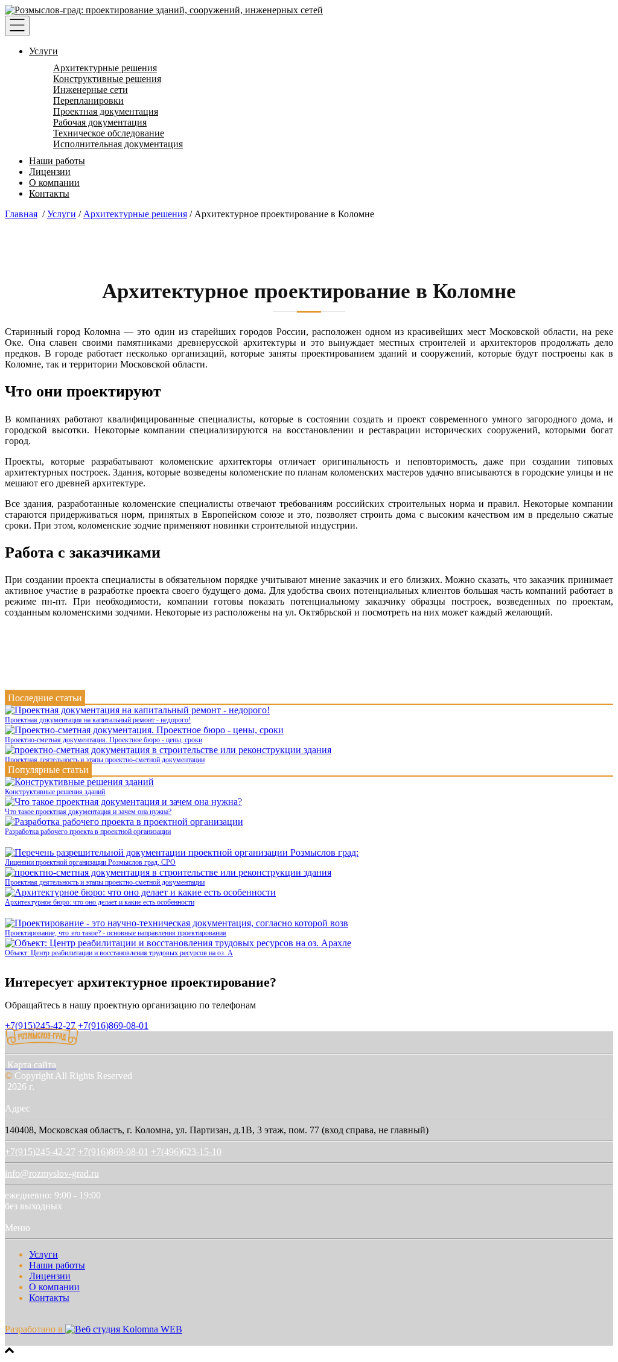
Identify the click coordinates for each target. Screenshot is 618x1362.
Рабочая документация (100, 122)
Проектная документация (105, 111)
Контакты (49, 193)
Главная (21, 214)
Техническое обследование (108, 133)
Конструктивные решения (107, 79)
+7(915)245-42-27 (40, 1152)
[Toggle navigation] (17, 26)
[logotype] (42, 1043)
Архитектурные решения (105, 68)
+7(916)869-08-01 (113, 1025)
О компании (54, 182)
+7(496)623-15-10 (186, 1152)
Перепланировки (88, 100)
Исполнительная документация (118, 144)
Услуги (43, 51)
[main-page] (164, 10)
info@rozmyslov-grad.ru (52, 1173)
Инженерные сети (90, 89)
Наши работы (57, 161)
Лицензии (50, 172)
